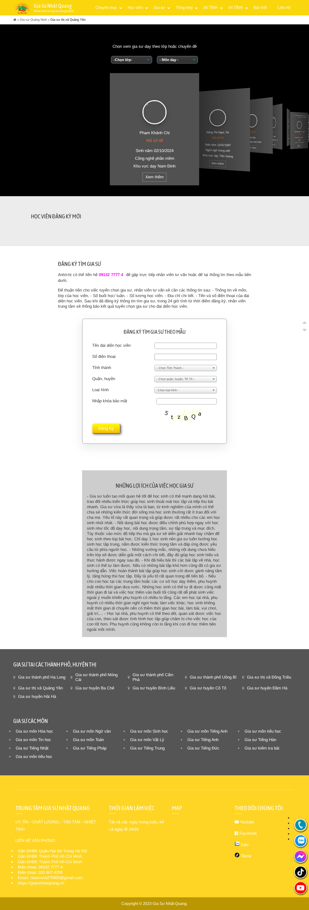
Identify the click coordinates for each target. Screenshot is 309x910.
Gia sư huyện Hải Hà (37, 696)
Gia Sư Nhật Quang (170, 904)
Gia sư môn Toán (88, 739)
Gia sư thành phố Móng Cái (96, 677)
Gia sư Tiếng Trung (147, 748)
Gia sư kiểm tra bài (262, 748)
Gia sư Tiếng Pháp (89, 748)
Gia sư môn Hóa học (34, 731)
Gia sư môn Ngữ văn (92, 731)
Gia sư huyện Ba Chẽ (94, 688)
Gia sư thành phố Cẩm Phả (153, 677)
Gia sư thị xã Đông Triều (269, 677)
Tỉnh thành (101, 367)
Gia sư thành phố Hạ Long (41, 677)
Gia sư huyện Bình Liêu (154, 688)
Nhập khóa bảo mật (109, 401)
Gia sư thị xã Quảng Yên (40, 688)
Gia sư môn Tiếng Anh (207, 731)
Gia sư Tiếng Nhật (32, 748)
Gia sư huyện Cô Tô (208, 688)
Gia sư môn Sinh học (149, 731)
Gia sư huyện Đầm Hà (267, 688)
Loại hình (100, 390)
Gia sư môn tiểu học (263, 731)
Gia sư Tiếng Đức (203, 748)
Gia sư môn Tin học (33, 739)
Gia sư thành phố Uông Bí (213, 677)
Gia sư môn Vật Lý (147, 739)
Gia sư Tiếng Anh (202, 739)
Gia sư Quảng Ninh (33, 19)
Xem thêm (154, 177)
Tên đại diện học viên (111, 345)
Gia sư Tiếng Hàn (260, 739)
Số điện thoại (104, 356)
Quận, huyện (103, 378)
